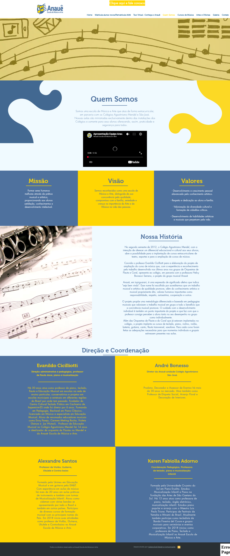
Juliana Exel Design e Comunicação (161, 547)
